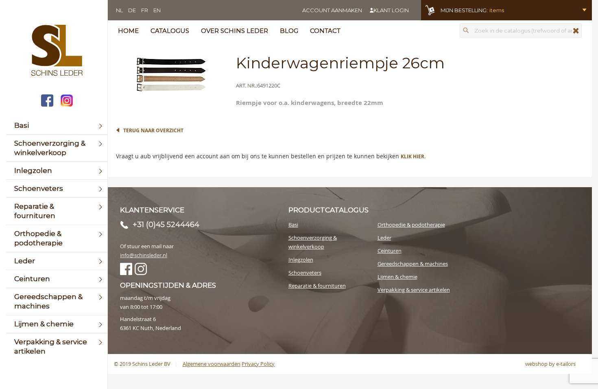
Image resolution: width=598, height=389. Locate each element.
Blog (289, 31)
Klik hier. (413, 156)
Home (128, 31)
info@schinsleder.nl (143, 255)
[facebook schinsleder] (47, 101)
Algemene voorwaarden (211, 363)
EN (157, 10)
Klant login (391, 10)
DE (132, 10)
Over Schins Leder (234, 31)
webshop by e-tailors (550, 363)
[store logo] (56, 51)
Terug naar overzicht (153, 130)
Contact (325, 31)
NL (119, 10)
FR (144, 10)
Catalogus (170, 31)
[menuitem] (56, 125)
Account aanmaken (332, 10)
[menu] (56, 238)
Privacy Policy (258, 363)
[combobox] (521, 30)
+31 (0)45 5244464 (166, 224)
